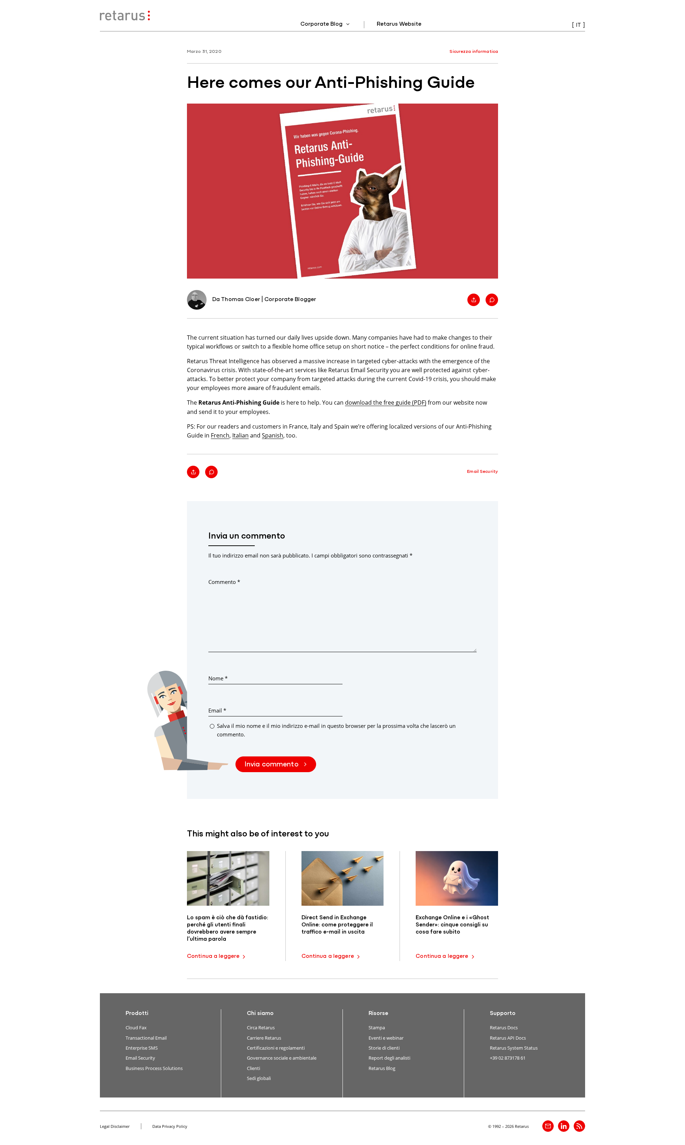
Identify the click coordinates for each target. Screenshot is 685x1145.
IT (578, 25)
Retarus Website (399, 24)
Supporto (503, 1013)
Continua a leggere (213, 956)
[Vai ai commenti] (492, 300)
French (220, 435)
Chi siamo (260, 1013)
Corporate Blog (322, 24)
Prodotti (137, 1013)
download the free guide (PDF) (385, 402)
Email (217, 710)
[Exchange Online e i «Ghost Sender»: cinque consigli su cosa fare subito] (457, 878)
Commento (224, 581)
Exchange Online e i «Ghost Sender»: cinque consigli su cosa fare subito (452, 925)
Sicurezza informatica (474, 51)
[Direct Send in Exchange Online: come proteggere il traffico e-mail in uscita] (342, 878)
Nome (218, 678)
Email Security (482, 471)
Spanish (272, 435)
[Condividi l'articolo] (473, 300)
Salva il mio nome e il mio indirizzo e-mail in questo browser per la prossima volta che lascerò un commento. (336, 730)
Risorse (378, 1013)
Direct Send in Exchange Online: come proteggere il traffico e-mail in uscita (337, 925)
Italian (240, 435)
